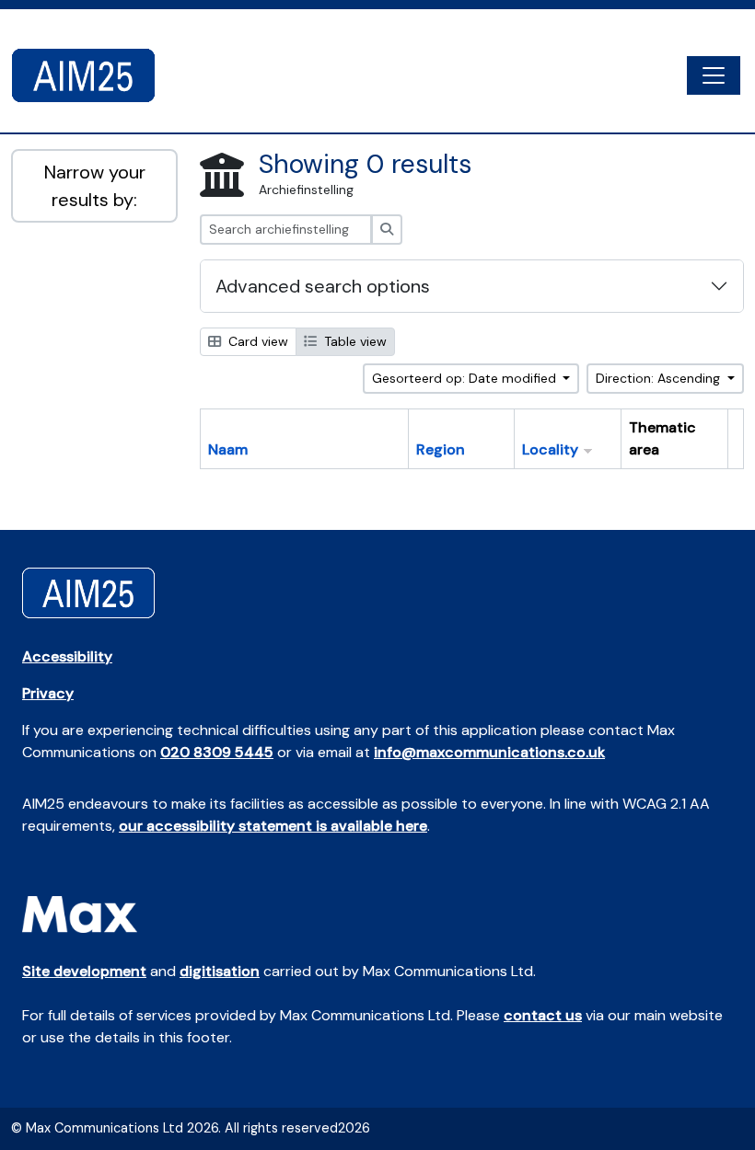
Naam (228, 449)
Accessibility (67, 656)
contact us (543, 1015)
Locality (550, 449)
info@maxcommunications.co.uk (489, 752)
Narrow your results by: (94, 186)
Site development (84, 971)
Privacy (48, 693)
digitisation (220, 971)
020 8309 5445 (216, 752)
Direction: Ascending (660, 378)
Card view (256, 341)
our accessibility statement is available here (273, 825)
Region (440, 449)
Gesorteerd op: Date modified (466, 378)
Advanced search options (322, 286)
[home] (90, 75)
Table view (353, 341)
